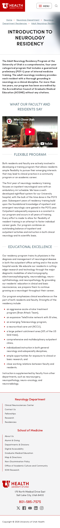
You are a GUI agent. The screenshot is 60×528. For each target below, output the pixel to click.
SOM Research (12, 469)
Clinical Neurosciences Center (19, 405)
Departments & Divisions (17, 444)
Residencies (10, 422)
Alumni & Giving (12, 440)
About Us (9, 436)
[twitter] (18, 508)
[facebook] (24, 508)
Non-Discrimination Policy (17, 461)
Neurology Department (27, 19)
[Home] (12, 6)
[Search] (56, 5)
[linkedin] (36, 508)
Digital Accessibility (14, 448)
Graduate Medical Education (19, 453)
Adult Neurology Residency (44, 23)
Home (9, 19)
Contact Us (10, 409)
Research (9, 417)
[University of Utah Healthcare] (30, 484)
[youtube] (30, 508)
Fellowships (10, 413)
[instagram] (41, 508)
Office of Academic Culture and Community (26, 465)
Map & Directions (13, 457)
